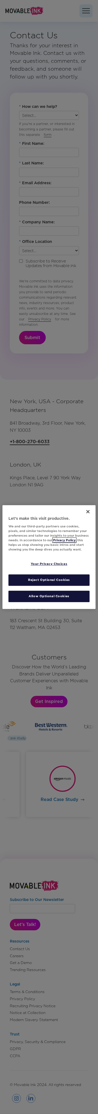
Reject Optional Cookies (49, 580)
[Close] (88, 512)
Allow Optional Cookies (49, 596)
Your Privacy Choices (49, 564)
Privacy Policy (64, 540)
